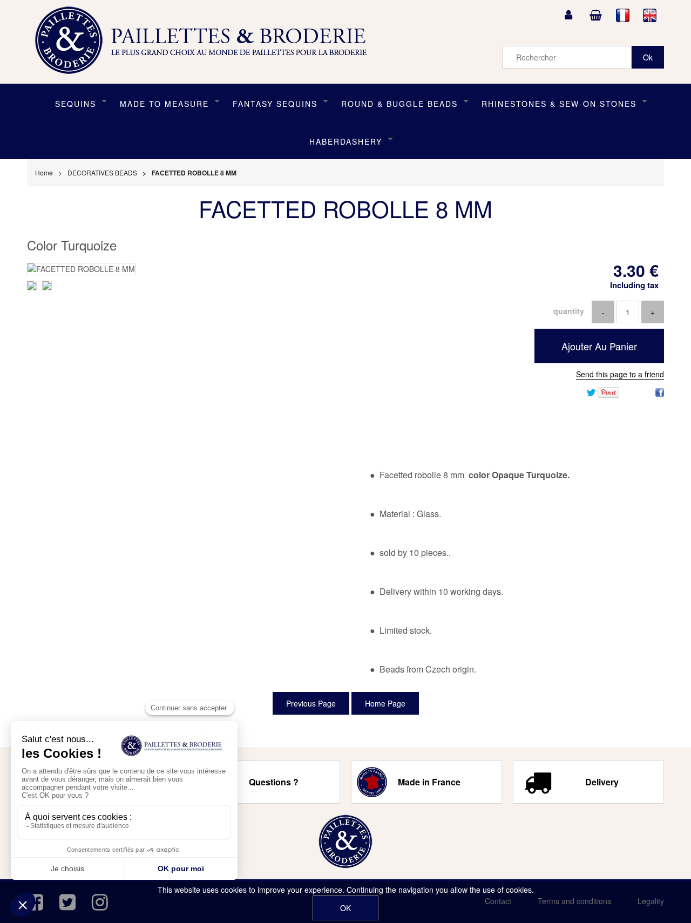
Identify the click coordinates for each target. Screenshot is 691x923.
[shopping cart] (595, 15)
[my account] (568, 15)
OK (345, 907)
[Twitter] (591, 391)
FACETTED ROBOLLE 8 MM (345, 208)
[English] (649, 15)
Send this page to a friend (620, 374)
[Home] (345, 841)
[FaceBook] (659, 391)
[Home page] (204, 40)
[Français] (622, 15)
